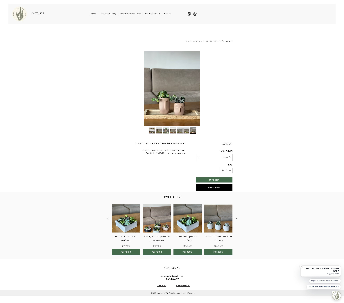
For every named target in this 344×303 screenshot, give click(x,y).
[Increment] (222, 170)
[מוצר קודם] (236, 218)
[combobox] (214, 157)
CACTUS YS (37, 13)
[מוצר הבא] (108, 218)
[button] (195, 14)
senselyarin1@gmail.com (172, 276)
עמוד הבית (227, 41)
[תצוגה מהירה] (218, 218)
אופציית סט (225, 151)
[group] (172, 229)
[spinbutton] (226, 170)
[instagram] (189, 14)
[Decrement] (230, 170)
